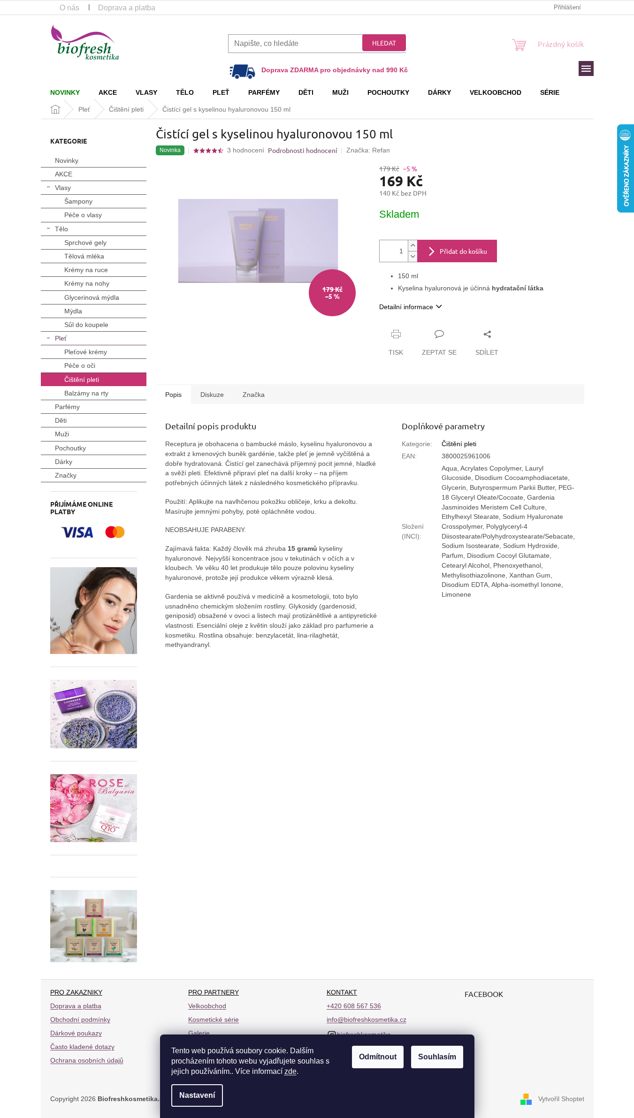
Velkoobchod (207, 1006)
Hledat (384, 42)
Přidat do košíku (463, 251)
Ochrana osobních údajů (86, 1060)
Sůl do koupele (86, 324)
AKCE (63, 174)
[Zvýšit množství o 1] (412, 245)
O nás (69, 8)
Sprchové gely (85, 242)
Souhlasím (437, 1057)
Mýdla (73, 311)
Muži (62, 434)
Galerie (199, 1033)
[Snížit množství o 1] (412, 256)
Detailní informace (406, 307)
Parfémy (67, 407)
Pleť (61, 338)
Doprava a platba (126, 8)
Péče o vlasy (83, 215)
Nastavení (197, 1095)
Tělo (61, 229)
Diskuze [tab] (212, 394)
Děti (61, 420)
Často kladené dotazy (82, 1046)
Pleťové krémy (85, 352)
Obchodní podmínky (80, 1019)
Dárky (63, 461)
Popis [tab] (173, 394)
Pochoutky (70, 448)
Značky (65, 475)
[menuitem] (65, 92)
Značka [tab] (254, 394)
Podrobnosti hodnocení (302, 150)
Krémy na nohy (86, 283)
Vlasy (63, 187)
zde (290, 1071)
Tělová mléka (84, 256)
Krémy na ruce (86, 270)
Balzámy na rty (86, 393)
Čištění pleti (81, 379)
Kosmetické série (213, 1019)
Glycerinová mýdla (91, 297)
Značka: (368, 150)
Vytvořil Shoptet (561, 1098)
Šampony (78, 201)
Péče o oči (79, 365)
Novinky (66, 160)
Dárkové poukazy (76, 1033)
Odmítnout (378, 1057)
